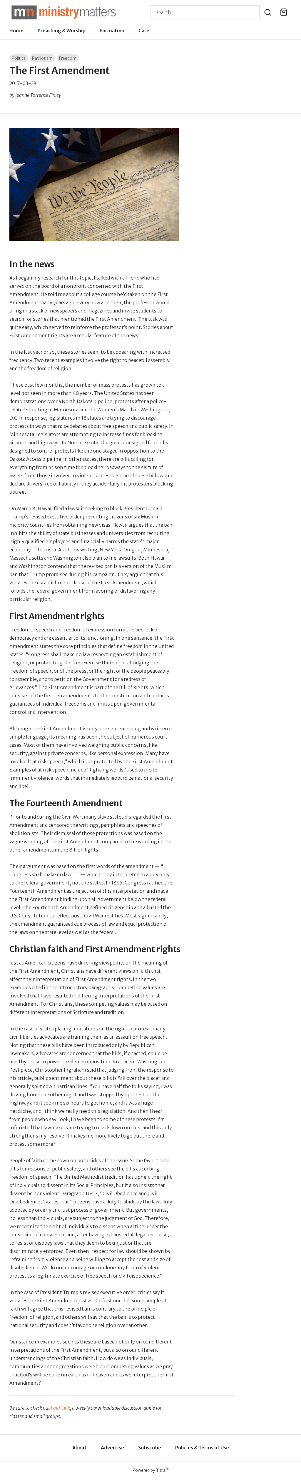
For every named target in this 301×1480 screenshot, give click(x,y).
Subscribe (149, 1448)
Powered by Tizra (151, 1470)
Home (16, 31)
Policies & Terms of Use (202, 1448)
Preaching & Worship (62, 31)
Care (143, 31)
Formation (112, 31)
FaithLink (60, 1408)
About (79, 1448)
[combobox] (205, 12)
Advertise (112, 1448)
